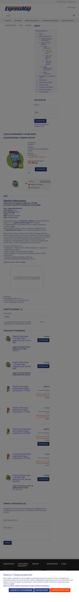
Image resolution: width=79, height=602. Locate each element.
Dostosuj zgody (42, 590)
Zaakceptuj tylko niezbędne (21, 590)
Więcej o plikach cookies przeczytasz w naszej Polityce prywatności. (26, 586)
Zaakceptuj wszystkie (60, 590)
